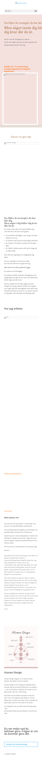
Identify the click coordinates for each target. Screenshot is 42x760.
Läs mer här (8, 511)
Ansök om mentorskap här (13, 474)
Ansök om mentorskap (16, 744)
